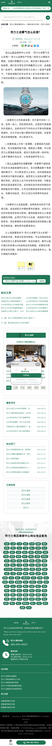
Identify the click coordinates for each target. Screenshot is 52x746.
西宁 (18, 603)
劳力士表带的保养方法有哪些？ (18, 472)
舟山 (25, 590)
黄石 (19, 595)
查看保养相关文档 (8, 704)
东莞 (38, 548)
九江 (13, 586)
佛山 (25, 565)
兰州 (11, 578)
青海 (44, 573)
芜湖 (38, 569)
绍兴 (13, 590)
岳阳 (7, 595)
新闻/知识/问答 (33, 24)
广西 (19, 565)
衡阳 (13, 595)
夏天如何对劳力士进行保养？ (19, 323)
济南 (6, 556)
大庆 (11, 582)
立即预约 (26, 375)
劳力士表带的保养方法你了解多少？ (22, 318)
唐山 (38, 561)
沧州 (25, 582)
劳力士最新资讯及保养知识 (11, 689)
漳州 (32, 573)
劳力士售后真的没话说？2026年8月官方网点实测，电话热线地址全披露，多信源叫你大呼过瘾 (19, 413)
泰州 (45, 603)
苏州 (7, 561)
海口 (19, 573)
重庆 (44, 544)
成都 (43, 388)
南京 (7, 548)
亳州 (19, 590)
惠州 (12, 603)
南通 (32, 586)
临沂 (38, 586)
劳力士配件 (26, 503)
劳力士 (26, 508)
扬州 (32, 590)
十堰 (44, 595)
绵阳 (44, 565)
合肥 (45, 552)
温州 (40, 582)
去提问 (30, 269)
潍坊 (7, 586)
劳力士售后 (11, 53)
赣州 (25, 573)
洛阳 (44, 590)
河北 (19, 561)
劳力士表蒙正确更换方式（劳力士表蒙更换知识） (19, 454)
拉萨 (38, 573)
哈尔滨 (38, 552)
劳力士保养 (26, 495)
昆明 (12, 556)
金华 (38, 590)
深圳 (29, 388)
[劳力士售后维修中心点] (26, 623)
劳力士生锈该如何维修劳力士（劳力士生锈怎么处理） (19, 468)
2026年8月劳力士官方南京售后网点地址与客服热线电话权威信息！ (19, 431)
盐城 (22, 607)
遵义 (33, 603)
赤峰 (40, 578)
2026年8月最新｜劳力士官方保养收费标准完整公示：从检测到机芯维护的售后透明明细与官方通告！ (19, 422)
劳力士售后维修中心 (17, 24)
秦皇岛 (18, 582)
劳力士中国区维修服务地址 (11, 686)
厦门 (32, 548)
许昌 (19, 599)
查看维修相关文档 (8, 701)
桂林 (6, 603)
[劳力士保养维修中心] (34, 622)
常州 (19, 586)
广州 (22, 388)
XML (26, 722)
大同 (33, 578)
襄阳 (25, 595)
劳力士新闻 (26, 499)
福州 (25, 552)
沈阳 (37, 556)
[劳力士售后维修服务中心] (20, 2)
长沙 (19, 548)
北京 (9, 388)
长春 (13, 561)
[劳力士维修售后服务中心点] (11, 2)
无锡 (32, 569)
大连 (18, 552)
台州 (29, 607)
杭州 (44, 548)
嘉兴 (25, 586)
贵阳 (31, 552)
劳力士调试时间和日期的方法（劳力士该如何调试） (19, 463)
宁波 (25, 548)
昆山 (13, 565)
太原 (25, 561)
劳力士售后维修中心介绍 (10, 679)
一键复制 (41, 281)
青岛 (31, 556)
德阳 (38, 565)
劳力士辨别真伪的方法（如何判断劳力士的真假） (19, 450)
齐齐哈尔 (8, 569)
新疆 (5, 578)
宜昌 (13, 599)
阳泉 (5, 582)
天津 (36, 388)
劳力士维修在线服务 (9, 676)
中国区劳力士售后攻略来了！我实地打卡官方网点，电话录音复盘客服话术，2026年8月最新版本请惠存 (19, 427)
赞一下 (21, 269)
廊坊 (7, 565)
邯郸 (44, 561)
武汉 (6, 552)
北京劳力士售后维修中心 (26, 342)
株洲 (32, 595)
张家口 (32, 582)
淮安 (44, 586)
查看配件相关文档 (8, 707)
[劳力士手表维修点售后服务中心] (3, 2)
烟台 (7, 590)
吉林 (26, 569)
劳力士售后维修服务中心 (31, 716)
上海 (15, 388)
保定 (32, 561)
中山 (32, 565)
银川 (17, 578)
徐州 (46, 582)
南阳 (25, 599)
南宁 (25, 556)
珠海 (45, 569)
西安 (12, 552)
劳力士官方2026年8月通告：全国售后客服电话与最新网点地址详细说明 (19, 409)
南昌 (18, 556)
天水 (39, 603)
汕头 (7, 573)
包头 (46, 578)
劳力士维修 (13, 164)
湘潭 (38, 595)
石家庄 (44, 556)
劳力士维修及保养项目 (9, 683)
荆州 (7, 599)
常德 (32, 599)
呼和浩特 (18, 569)
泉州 (38, 599)
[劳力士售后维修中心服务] (16, 622)
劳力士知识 (45, 24)
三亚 (13, 573)
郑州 (13, 548)
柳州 (44, 599)
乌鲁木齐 (25, 578)
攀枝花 (25, 603)
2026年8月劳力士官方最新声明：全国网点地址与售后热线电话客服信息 (19, 418)
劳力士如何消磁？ (13, 459)
